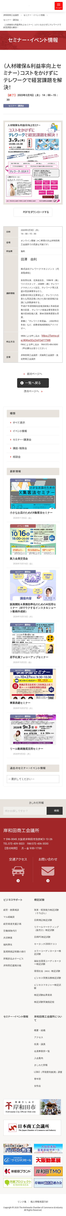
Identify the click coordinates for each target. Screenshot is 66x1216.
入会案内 (38, 1058)
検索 (56, 810)
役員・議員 (39, 1044)
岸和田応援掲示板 (12, 965)
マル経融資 (9, 917)
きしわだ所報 (36, 802)
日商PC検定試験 (42, 937)
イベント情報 (20, 431)
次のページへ (31, 391)
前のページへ (34, 373)
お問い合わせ (47, 859)
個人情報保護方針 (39, 1201)
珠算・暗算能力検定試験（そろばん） (46, 911)
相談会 (17, 456)
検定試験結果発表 (43, 995)
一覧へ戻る (33, 383)
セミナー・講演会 (16, 106)
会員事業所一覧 (42, 1051)
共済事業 (7, 937)
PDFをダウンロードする (36, 212)
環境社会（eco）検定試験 (47, 971)
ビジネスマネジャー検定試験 (47, 986)
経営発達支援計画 (12, 924)
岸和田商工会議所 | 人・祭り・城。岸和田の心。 (16, 6)
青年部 (37, 1079)
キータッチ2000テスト (45, 944)
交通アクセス (18, 859)
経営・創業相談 (11, 910)
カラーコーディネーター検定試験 (47, 952)
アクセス (38, 1037)
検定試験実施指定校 (44, 1002)
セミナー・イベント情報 (15, 1016)
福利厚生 (7, 944)
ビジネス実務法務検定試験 (47, 978)
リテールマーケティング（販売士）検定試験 (46, 928)
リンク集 (21, 1201)
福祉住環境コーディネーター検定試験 (47, 962)
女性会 (37, 1086)
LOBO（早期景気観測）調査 (48, 1072)
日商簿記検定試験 (43, 920)
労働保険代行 (10, 930)
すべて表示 (19, 422)
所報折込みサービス (13, 958)
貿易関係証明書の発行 (14, 951)
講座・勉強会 (20, 448)
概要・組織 (39, 1030)
